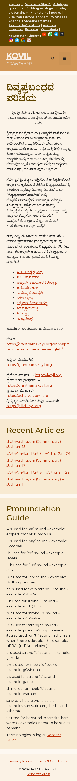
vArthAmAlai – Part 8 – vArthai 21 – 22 (38, 472)
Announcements (36, 21)
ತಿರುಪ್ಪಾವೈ (23, 313)
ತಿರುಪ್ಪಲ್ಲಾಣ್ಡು (25, 298)
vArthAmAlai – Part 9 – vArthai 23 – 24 (38, 454)
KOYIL (18, 55)
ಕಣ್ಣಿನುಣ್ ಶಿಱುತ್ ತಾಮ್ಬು (32, 303)
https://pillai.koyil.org (23, 406)
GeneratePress (38, 774)
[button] (53, 58)
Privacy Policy (21, 761)
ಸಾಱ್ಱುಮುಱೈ (25, 318)
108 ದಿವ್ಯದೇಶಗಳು (29, 277)
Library (33, 35)
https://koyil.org (48, 375)
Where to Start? (38, 4)
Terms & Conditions (51, 761)
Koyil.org (16, 4)
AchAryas (60, 4)
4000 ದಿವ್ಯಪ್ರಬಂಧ (30, 272)
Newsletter (17, 35)
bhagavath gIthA (44, 8)
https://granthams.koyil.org (29, 365)
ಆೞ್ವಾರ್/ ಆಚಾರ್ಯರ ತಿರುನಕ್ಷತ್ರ (36, 282)
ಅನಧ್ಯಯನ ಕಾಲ (27, 288)
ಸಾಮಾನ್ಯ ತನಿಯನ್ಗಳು (30, 293)
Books (56, 12)
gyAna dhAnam (37, 16)
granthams (39, 12)
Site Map (15, 16)
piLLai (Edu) (19, 8)
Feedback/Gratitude (24, 25)
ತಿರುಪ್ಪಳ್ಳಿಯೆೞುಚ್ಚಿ (27, 308)
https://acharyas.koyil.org (27, 396)
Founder (31, 29)
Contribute (49, 29)
